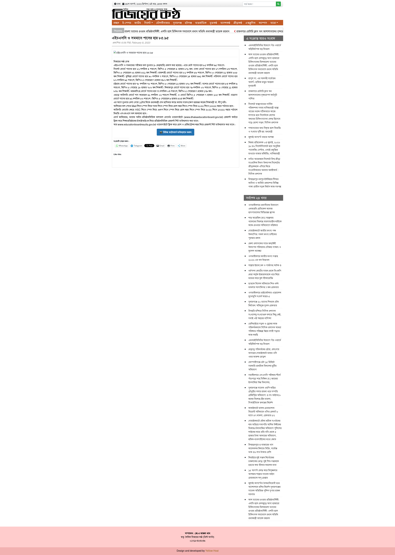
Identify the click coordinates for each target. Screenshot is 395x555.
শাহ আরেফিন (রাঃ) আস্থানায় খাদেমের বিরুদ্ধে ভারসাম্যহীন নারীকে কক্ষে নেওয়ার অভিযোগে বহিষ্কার (265, 221)
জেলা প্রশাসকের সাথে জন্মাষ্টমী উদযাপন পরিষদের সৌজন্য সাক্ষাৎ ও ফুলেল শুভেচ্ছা (264, 246)
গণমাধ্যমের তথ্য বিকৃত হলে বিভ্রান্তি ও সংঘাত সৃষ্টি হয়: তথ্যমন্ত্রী (264, 129)
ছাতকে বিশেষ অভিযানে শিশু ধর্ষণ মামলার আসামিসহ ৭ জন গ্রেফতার (263, 285)
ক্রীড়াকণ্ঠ (237, 23)
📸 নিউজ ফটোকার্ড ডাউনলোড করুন (175, 132)
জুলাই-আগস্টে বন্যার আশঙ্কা (261, 137)
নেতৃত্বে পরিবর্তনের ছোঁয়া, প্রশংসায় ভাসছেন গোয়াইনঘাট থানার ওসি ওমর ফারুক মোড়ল (263, 352)
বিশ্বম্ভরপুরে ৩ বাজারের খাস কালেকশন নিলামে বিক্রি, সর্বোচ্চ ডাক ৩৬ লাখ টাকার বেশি (262, 448)
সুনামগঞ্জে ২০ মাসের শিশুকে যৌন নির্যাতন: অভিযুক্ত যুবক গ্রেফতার (263, 303)
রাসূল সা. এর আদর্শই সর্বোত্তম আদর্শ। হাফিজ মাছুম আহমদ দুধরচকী (262, 81)
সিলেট (147, 23)
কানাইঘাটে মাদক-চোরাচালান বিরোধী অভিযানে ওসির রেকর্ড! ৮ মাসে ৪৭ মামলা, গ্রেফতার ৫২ (263, 411)
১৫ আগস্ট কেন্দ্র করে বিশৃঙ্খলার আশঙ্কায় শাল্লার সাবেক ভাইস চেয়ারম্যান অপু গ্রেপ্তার (262, 473)
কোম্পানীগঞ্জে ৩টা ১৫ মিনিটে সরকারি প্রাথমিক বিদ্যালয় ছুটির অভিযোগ (262, 365)
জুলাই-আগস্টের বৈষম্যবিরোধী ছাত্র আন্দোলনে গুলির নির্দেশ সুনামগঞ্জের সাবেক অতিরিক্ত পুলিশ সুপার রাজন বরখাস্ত (264, 488)
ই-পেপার (126, 23)
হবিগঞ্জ (188, 23)
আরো (273, 23)
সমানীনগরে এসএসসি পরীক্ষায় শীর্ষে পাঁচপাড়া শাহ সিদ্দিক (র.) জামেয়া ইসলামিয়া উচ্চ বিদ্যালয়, (264, 378)
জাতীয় (137, 23)
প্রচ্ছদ (116, 23)
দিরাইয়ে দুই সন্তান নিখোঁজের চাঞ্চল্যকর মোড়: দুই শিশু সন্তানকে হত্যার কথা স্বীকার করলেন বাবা (263, 461)
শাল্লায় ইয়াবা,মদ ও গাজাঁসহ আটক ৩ (264, 265)
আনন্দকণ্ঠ (225, 23)
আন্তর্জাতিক (200, 23)
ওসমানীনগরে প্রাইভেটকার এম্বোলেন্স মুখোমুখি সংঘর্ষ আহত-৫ (264, 294)
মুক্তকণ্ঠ (213, 23)
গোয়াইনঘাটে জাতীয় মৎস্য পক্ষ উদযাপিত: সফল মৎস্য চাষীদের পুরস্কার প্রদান (262, 234)
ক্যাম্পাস (263, 23)
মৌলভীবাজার (163, 23)
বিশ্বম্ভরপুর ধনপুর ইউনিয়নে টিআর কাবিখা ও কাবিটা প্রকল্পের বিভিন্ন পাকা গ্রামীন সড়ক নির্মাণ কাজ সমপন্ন (264, 182)
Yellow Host (211, 550)
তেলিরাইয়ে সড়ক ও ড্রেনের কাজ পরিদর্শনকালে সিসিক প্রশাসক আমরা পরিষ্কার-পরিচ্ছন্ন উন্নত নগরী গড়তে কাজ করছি (264, 329)
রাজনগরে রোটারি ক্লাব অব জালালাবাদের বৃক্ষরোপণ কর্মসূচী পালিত (258, 31)
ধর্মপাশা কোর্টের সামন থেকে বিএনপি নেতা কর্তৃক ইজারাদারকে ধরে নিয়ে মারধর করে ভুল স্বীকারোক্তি (264, 274)
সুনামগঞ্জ (177, 23)
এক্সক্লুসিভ (250, 23)
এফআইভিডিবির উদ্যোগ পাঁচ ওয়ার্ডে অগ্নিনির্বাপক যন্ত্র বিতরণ (264, 47)
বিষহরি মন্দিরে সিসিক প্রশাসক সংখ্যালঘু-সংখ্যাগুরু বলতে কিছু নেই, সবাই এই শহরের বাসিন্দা (264, 314)
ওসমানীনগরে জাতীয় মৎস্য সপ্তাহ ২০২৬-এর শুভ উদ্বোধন (263, 258)
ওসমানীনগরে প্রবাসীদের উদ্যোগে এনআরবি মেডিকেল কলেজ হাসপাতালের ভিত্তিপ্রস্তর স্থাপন (263, 208)
